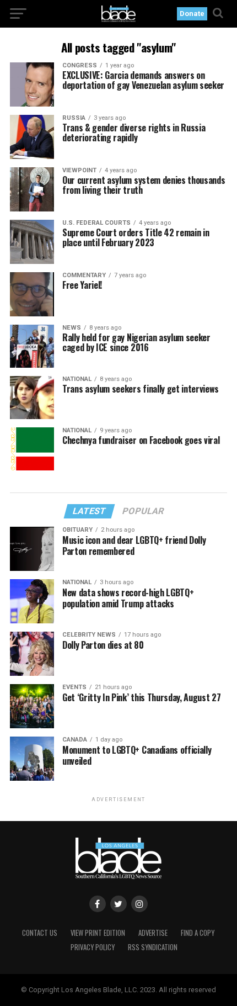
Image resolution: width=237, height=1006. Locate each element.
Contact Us (39, 933)
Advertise (153, 933)
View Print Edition (98, 933)
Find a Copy (197, 933)
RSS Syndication (152, 947)
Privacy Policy (93, 947)
